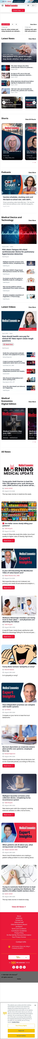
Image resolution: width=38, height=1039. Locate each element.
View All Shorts (30, 119)
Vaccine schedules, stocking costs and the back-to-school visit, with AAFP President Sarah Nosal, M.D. (18, 199)
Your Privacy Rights (21, 1025)
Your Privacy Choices (19, 937)
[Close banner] (35, 2)
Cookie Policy (15, 1022)
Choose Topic (17, 10)
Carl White (8, 709)
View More (33, 24)
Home (19, 979)
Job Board (19, 927)
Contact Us (19, 920)
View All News (18, 907)
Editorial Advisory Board (19, 924)
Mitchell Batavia (9, 669)
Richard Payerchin (7, 357)
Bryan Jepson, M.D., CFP (8, 382)
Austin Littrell (6, 373)
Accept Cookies (21, 1035)
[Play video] (19, 321)
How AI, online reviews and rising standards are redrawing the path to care (10, 30)
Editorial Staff (19, 922)
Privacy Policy (19, 933)
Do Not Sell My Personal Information (19, 935)
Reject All (21, 1030)
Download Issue (13, 437)
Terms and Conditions (19, 929)
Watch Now (9, 344)
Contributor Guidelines (19, 931)
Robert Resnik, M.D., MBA (12, 575)
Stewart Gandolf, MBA (11, 849)
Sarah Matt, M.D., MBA (8, 365)
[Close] (35, 1005)
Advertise (19, 918)
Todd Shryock (6, 265)
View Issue (5, 437)
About (19, 916)
